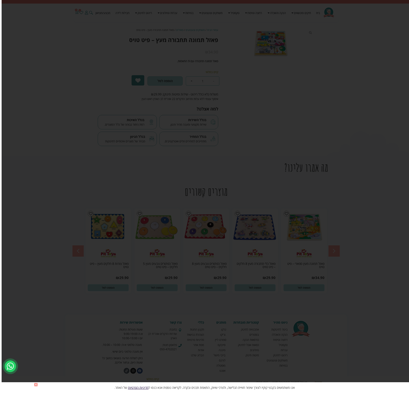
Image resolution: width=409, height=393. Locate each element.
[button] (36, 384)
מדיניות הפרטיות (138, 387)
